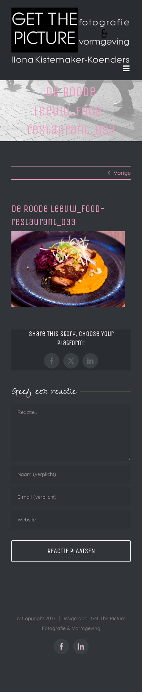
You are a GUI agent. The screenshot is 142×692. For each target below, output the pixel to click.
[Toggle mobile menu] (127, 68)
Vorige (122, 172)
